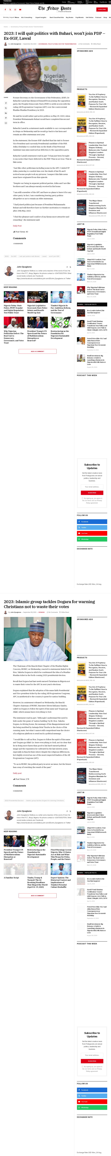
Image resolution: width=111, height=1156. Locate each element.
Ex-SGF (13, 256)
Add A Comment (37, 351)
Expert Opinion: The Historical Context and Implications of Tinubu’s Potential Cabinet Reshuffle (61, 882)
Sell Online (89, 17)
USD (89, 584)
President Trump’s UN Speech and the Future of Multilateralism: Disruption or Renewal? (37, 336)
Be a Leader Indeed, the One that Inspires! (95, 312)
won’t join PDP (54, 256)
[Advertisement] (92, 68)
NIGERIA (80, 304)
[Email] (6, 123)
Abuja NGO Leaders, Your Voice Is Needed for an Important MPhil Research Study (96, 263)
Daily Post (17, 226)
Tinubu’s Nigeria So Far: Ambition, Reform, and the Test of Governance (61, 309)
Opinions (41, 612)
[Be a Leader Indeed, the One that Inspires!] (81, 313)
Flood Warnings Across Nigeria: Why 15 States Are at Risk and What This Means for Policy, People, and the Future (61, 854)
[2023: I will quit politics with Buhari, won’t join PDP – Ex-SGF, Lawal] (37, 71)
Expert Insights (80, 2)
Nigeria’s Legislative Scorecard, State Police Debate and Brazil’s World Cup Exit (25, 3)
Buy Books (96, 2)
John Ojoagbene (15, 44)
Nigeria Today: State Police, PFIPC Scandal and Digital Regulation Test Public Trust (13, 309)
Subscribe (102, 9)
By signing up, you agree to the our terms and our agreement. (92, 500)
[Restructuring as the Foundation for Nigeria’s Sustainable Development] (61, 322)
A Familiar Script (11, 878)
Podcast (98, 17)
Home (64, 2)
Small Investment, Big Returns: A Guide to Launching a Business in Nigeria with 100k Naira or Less (96, 360)
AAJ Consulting (71, 2)
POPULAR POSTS (90, 304)
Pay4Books (103, 2)
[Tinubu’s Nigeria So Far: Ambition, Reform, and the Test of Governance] (61, 297)
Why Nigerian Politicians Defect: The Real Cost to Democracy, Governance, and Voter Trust (14, 337)
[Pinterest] (6, 118)
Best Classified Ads (89, 2)
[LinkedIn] (6, 113)
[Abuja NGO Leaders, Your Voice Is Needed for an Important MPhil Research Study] (81, 262)
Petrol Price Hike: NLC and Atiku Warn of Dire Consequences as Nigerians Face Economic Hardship (97, 343)
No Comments (85, 44)
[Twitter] (6, 108)
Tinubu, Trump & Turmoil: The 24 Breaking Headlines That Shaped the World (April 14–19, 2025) (37, 882)
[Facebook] (6, 103)
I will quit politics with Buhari (29, 256)
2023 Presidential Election (14, 800)
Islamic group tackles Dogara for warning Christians (45, 800)
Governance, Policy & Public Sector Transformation (57, 44)
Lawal (44, 256)
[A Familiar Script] (14, 869)
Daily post (17, 773)
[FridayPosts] (55, 9)
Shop (105, 17)
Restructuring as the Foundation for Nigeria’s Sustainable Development (60, 334)
